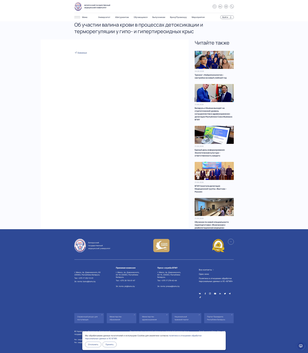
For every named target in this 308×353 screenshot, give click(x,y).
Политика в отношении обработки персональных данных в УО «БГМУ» (216, 279)
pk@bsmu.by (129, 286)
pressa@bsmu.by (173, 286)
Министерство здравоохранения (149, 318)
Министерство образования (116, 318)
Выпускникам (158, 17)
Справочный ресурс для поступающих (87, 318)
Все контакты (205, 270)
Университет (104, 17)
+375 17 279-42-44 (169, 280)
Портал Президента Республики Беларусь (216, 318)
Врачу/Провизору (178, 17)
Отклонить (93, 344)
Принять (110, 344)
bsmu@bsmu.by (89, 281)
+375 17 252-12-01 (85, 278)
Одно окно (204, 274)
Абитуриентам (122, 17)
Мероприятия (198, 17)
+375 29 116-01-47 (127, 280)
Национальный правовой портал (182, 318)
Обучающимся (141, 17)
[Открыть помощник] (300, 345)
